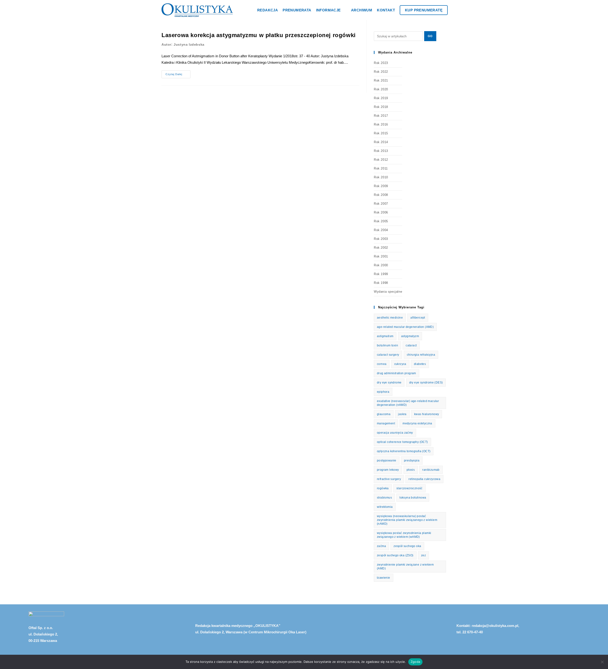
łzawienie (383, 577)
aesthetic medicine (390, 317)
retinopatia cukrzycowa (424, 479)
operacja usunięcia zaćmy (395, 432)
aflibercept (417, 317)
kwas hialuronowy (426, 414)
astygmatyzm (410, 336)
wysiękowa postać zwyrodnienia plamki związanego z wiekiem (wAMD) (404, 534)
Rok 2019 (381, 98)
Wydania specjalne (388, 291)
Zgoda (415, 662)
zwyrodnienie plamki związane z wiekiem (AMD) (405, 566)
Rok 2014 (381, 142)
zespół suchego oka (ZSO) (395, 555)
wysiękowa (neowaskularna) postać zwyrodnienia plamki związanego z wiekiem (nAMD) (407, 519)
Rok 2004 (381, 230)
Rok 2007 (381, 203)
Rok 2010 (381, 177)
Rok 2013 (381, 151)
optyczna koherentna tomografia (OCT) (403, 451)
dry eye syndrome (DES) (426, 382)
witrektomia (385, 507)
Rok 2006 (381, 212)
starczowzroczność (409, 488)
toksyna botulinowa (412, 497)
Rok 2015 (381, 133)
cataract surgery (388, 354)
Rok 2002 (381, 247)
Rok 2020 (381, 89)
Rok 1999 (381, 274)
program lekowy (388, 469)
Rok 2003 (381, 239)
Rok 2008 (381, 195)
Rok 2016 (381, 124)
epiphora (383, 391)
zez (423, 555)
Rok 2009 (381, 186)
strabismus (384, 497)
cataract (411, 345)
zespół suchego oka (407, 546)
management (386, 423)
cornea (381, 364)
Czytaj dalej (178, 73)
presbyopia (411, 460)
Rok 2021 (381, 80)
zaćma (381, 546)
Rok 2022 (381, 71)
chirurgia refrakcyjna (421, 354)
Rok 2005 (381, 221)
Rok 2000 (381, 265)
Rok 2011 (381, 168)
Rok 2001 (381, 256)
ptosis (411, 469)
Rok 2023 (381, 63)
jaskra (402, 414)
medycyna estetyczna (417, 423)
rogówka (383, 488)
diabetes (420, 364)
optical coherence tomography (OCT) (402, 442)
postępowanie (386, 460)
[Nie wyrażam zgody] (602, 661)
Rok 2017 (381, 115)
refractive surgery (389, 479)
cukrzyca (400, 364)
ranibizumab (430, 469)
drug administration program (396, 373)
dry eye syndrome (389, 382)
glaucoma (383, 414)
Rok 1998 (381, 283)
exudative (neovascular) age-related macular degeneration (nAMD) (408, 403)
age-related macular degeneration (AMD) (405, 327)
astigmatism (385, 336)
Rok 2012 (381, 159)
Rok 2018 (381, 107)
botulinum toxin (387, 345)
